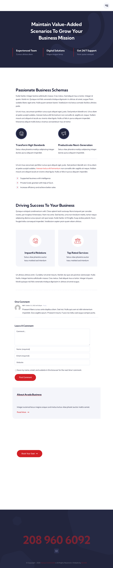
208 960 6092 (56, 540)
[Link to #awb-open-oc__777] (106, 6)
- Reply (44, 305)
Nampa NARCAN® (48, 563)
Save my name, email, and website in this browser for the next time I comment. (49, 370)
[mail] (56, 551)
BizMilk (84, 563)
